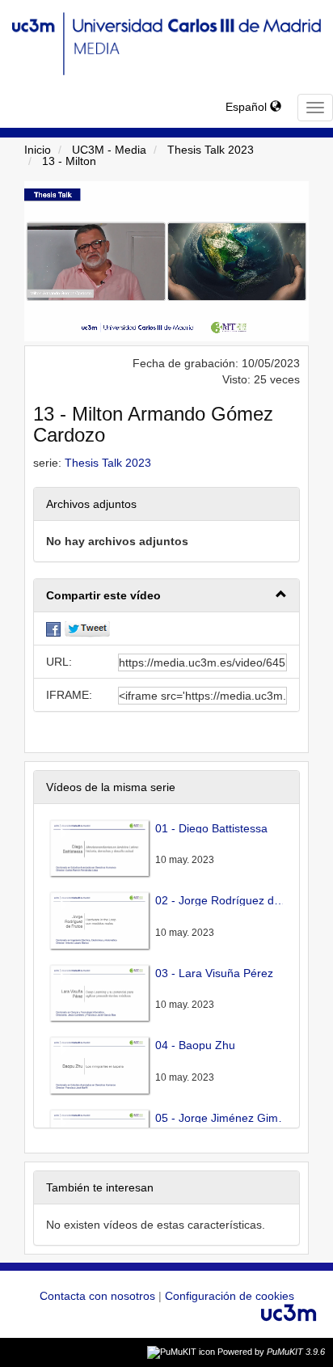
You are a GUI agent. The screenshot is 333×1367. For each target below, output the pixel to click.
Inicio (37, 149)
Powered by (271, 1351)
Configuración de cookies (229, 1295)
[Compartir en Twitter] (87, 628)
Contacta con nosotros (99, 1295)
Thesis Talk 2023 (210, 149)
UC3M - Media (109, 149)
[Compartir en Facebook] (53, 628)
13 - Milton (69, 160)
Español (248, 106)
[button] (166, 595)
